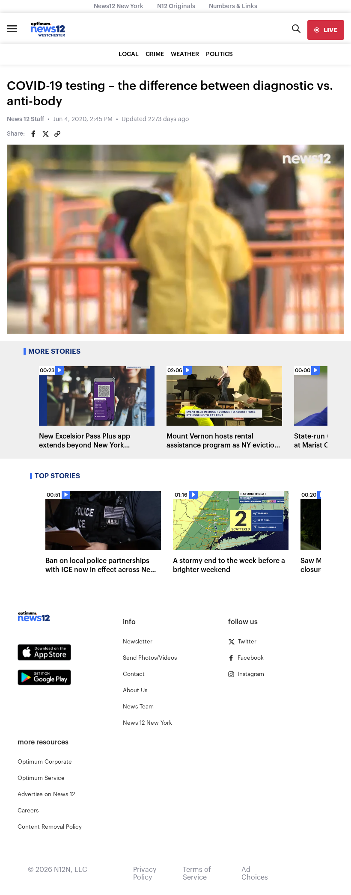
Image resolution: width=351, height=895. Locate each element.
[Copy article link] (57, 133)
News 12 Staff (25, 119)
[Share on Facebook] (33, 133)
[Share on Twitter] (45, 133)
